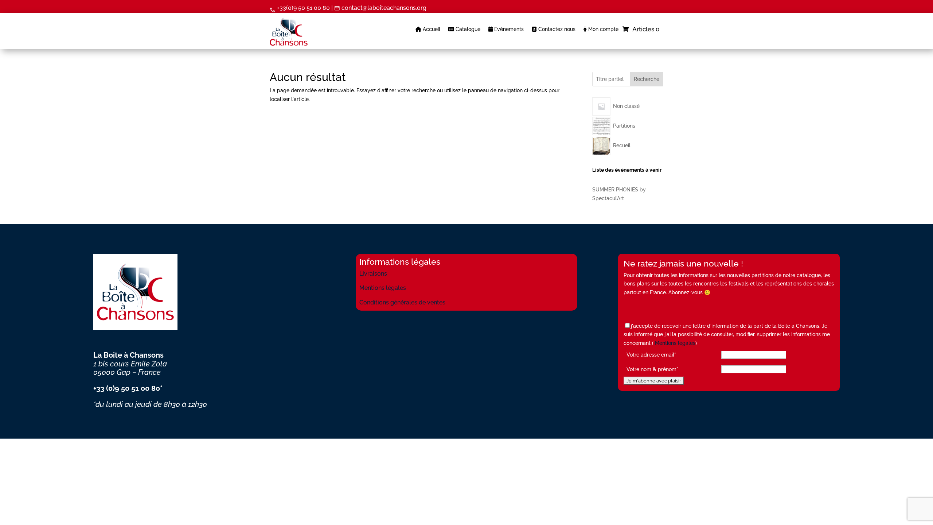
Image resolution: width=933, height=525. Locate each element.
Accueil (430, 29)
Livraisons (373, 273)
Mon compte (602, 29)
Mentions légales (382, 287)
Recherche (646, 79)
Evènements (508, 29)
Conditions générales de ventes (402, 302)
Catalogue (467, 29)
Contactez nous (556, 29)
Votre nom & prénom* (652, 369)
